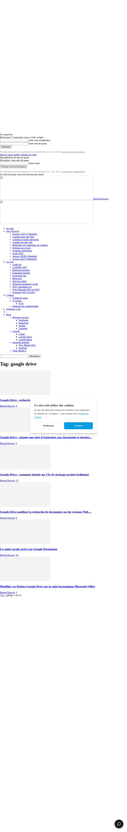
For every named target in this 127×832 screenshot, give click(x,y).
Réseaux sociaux (20, 317)
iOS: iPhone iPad (27, 345)
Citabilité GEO (19, 267)
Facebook (23, 320)
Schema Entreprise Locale (25, 284)
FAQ (21, 303)
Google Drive (25, 336)
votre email (34, 163)
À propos (17, 300)
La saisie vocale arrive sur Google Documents (28, 549)
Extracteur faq (19, 275)
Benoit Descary (7, 406)
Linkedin (23, 328)
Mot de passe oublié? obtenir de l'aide (18, 154)
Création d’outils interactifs (25, 239)
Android (23, 348)
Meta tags (17, 278)
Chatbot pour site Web (23, 236)
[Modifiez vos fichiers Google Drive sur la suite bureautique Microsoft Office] (25, 580)
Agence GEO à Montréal (24, 234)
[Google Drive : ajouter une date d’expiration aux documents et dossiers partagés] (25, 431)
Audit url (16, 264)
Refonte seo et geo (21, 248)
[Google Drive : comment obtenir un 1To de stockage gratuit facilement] (25, 468)
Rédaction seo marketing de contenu (30, 245)
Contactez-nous (20, 298)
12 (17, 480)
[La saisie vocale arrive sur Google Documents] (25, 543)
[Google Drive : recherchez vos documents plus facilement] (25, 394)
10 (17, 555)
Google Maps (25, 339)
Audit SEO (17, 253)
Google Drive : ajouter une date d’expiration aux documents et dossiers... (46, 437)
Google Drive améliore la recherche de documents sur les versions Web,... (46, 511)
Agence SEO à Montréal (24, 259)
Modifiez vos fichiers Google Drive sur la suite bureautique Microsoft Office (47, 586)
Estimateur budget (21, 273)
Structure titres (19, 281)
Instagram (23, 323)
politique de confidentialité (73, 152)
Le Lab (9, 261)
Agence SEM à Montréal (24, 256)
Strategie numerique (22, 250)
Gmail (22, 334)
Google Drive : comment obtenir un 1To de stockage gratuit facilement (44, 474)
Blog (8, 314)
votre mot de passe (38, 143)
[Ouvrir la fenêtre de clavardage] (119, 824)
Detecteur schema (21, 270)
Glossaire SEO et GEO (23, 292)
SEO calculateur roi (22, 286)
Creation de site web (22, 242)
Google (16, 331)
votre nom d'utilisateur (39, 140)
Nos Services (12, 231)
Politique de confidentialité (25, 306)
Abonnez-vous (13, 309)
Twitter (22, 325)
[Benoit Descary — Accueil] (46, 223)
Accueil (10, 228)
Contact (10, 295)
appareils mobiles (20, 342)
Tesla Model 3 (19, 350)
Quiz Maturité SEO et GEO (26, 289)
